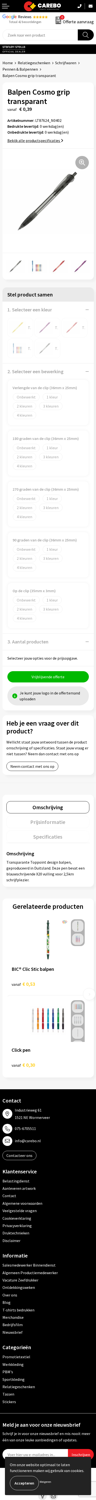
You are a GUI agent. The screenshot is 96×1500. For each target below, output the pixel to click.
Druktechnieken (15, 1233)
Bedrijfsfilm (12, 1324)
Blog (6, 1302)
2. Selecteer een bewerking (35, 371)
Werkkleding (13, 1364)
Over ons (9, 1295)
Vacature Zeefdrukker (20, 1280)
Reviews (25, 16)
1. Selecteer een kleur (29, 310)
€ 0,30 (23, 1065)
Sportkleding (13, 1379)
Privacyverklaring (17, 1225)
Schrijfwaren (65, 62)
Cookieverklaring (16, 1218)
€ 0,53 (23, 984)
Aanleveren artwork (19, 1188)
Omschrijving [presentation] (47, 807)
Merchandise (13, 1317)
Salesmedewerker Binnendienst (29, 1265)
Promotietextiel (16, 1356)
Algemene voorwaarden (22, 1203)
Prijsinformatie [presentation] (47, 822)
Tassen (8, 1394)
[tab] (47, 807)
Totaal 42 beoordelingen (25, 22)
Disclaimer (11, 1240)
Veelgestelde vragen (19, 1210)
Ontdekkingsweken (18, 1287)
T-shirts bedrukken (18, 1310)
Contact (9, 1195)
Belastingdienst (16, 1181)
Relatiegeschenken (34, 62)
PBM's (7, 1371)
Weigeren (45, 1482)
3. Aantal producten (27, 642)
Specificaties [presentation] (47, 836)
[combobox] (40, 34)
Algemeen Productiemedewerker (30, 1272)
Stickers (9, 1401)
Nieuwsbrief (12, 1332)
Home (7, 62)
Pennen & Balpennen (20, 69)
